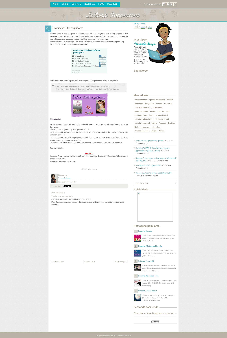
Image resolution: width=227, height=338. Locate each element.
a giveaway (89, 169)
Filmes (153, 111)
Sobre (65, 4)
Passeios (162, 123)
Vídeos (161, 131)
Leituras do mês (164, 111)
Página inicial (89, 262)
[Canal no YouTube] (146, 28)
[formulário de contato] (151, 28)
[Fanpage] (139, 28)
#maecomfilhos (141, 100)
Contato (76, 4)
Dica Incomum (156, 107)
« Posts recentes (57, 262)
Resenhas (89, 4)
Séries (154, 131)
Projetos (171, 123)
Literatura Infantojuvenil (144, 119)
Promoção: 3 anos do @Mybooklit (148, 165)
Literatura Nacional (142, 123)
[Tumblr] (149, 28)
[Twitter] (142, 28)
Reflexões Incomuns (143, 127)
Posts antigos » (121, 262)
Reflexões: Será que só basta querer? (150, 141)
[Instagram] (144, 28)
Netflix (154, 123)
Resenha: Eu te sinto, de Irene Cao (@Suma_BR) (154, 173)
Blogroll (112, 4)
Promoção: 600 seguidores (68, 28)
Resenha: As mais (145, 231)
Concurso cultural (142, 107)
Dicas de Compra (141, 111)
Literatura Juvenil (162, 119)
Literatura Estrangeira (143, 115)
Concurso (168, 104)
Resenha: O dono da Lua (147, 291)
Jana (115, 336)
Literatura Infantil (161, 115)
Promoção (72, 182)
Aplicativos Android (157, 100)
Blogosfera (149, 104)
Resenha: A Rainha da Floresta (150, 246)
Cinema (159, 104)
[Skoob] (135, 28)
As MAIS (170, 100)
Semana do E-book (142, 131)
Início (55, 4)
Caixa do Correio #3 (146, 261)
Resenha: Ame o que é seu (148, 276)
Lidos (101, 4)
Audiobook (139, 104)
